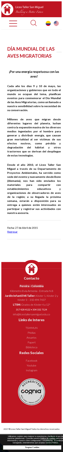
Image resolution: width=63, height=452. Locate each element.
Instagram (31, 370)
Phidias (32, 332)
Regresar (12, 231)
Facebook (31, 360)
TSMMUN (32, 327)
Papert (32, 342)
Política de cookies (47, 438)
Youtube (31, 365)
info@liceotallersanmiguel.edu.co (31, 314)
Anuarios (31, 337)
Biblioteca (31, 347)
